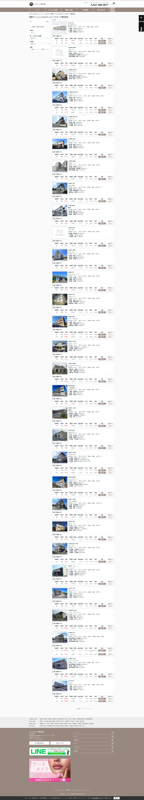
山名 (75, 486)
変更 (47, 21)
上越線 (70, 28)
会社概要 (85, 10)
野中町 (73, 227)
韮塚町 (74, 47)
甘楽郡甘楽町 (72, 543)
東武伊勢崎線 (72, 54)
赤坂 (75, 236)
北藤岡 (74, 277)
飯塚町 (54, 721)
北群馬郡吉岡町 (80, 719)
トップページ (77, 732)
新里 (75, 617)
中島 (73, 272)
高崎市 (70, 183)
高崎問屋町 (75, 190)
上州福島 (76, 552)
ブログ (75, 743)
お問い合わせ (101, 10)
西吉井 (75, 551)
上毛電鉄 (71, 99)
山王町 (74, 658)
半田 (73, 23)
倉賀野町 (74, 477)
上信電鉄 (71, 347)
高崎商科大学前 (78, 484)
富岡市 (70, 566)
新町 (74, 279)
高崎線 (70, 189)
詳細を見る (102, 40)
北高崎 (75, 192)
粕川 (75, 100)
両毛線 (70, 53)
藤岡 (50, 721)
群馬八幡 (76, 372)
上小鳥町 (74, 408)
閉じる (116, 798)
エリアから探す (53, 10)
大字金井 (76, 543)
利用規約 (68, 790)
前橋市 (70, 205)
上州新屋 (76, 549)
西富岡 (75, 574)
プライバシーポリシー (77, 790)
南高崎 (75, 348)
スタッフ (76, 736)
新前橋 (74, 394)
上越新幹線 (91, 723)
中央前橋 (76, 439)
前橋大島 (75, 147)
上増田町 (74, 250)
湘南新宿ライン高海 (45, 723)
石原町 (73, 521)
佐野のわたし (77, 347)
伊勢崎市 (71, 47)
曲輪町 (74, 161)
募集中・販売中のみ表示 (38, 26)
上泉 (75, 235)
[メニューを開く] (112, 9)
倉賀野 (74, 281)
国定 (74, 97)
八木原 (74, 28)
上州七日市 (77, 573)
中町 (74, 632)
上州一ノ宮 (77, 571)
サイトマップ (87, 790)
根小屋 (75, 461)
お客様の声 (76, 740)
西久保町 (75, 610)
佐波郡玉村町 (60, 719)
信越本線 (71, 192)
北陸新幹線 (85, 723)
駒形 (74, 78)
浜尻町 (73, 316)
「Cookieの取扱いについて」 (97, 798)
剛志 (77, 56)
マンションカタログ (59, 790)
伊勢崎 (74, 53)
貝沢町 (41, 721)
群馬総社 (75, 31)
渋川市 (70, 23)
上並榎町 (74, 363)
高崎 (74, 189)
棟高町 (73, 385)
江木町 (73, 183)
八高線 (70, 277)
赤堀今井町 (75, 92)
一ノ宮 (73, 566)
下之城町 (74, 452)
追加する (110, 40)
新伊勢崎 (78, 54)
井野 (74, 322)
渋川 (74, 30)
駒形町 (73, 205)
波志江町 (75, 69)
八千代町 (72, 721)
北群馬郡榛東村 (89, 719)
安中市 (66, 719)
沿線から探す (69, 10)
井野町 (58, 721)
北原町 (73, 430)
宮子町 (74, 138)
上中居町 (74, 341)
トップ (37, 10)
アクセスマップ (77, 747)
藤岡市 (70, 272)
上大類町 (74, 499)
